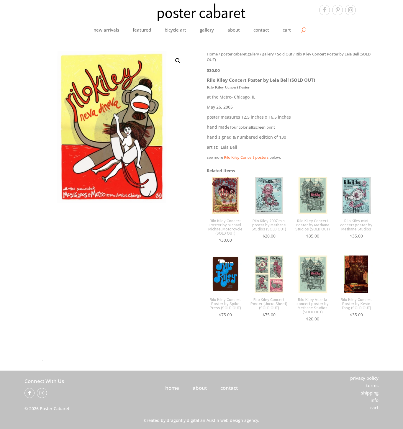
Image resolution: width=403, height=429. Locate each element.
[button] (178, 60)
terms (372, 385)
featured (142, 30)
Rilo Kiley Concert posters (246, 157)
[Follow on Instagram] (350, 10)
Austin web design (225, 420)
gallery (207, 30)
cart (287, 30)
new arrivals (106, 30)
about (233, 30)
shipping (370, 393)
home (172, 387)
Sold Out (284, 54)
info (375, 400)
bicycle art (175, 30)
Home (212, 54)
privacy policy (364, 378)
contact (261, 30)
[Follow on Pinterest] (337, 10)
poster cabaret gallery (240, 54)
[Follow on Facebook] (324, 10)
